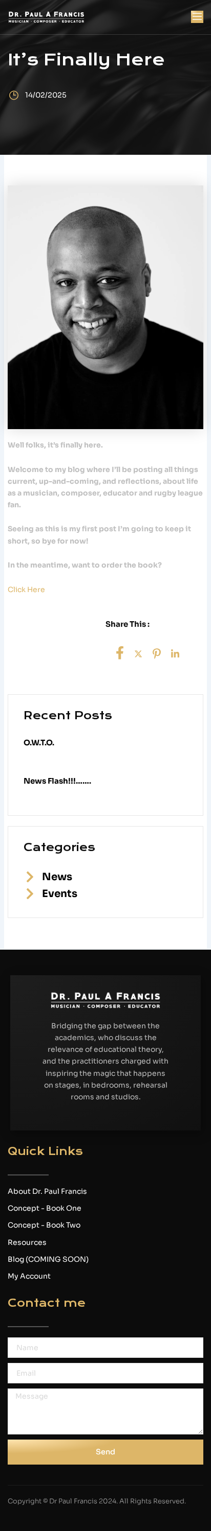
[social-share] (120, 652)
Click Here (26, 589)
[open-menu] (197, 17)
